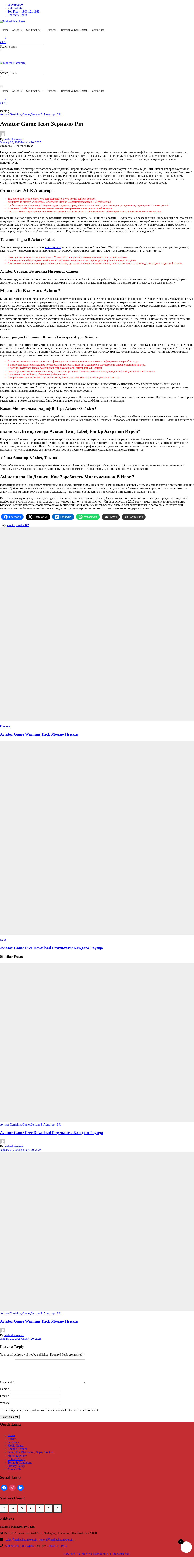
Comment (7, 1382)
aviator (11, 525)
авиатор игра (53, 247)
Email (4, 1395)
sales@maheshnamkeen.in (21, 1539)
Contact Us (98, 29)
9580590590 (15, 4)
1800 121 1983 (57, 1546)
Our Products (33, 29)
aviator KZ (22, 525)
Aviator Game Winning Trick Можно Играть (39, 1321)
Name (4, 1388)
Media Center (16, 1445)
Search (4, 46)
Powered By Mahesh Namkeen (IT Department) (97, 1553)
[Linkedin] (20, 1488)
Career (12, 1438)
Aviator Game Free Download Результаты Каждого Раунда (51, 1132)
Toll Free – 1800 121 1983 (24, 11)
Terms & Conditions (20, 1462)
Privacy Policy (16, 1466)
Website (4, 1402)
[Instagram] (12, 1488)
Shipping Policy (17, 1455)
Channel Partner (17, 1449)
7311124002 (15, 8)
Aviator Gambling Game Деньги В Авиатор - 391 (31, 114)
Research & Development (74, 29)
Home (5, 29)
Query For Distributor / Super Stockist (30, 1452)
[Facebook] (4, 1488)
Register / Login (17, 14)
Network (52, 29)
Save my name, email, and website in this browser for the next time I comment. (52, 1410)
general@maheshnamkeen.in (56, 1539)
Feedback (13, 1442)
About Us (17, 29)
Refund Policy (16, 1459)
